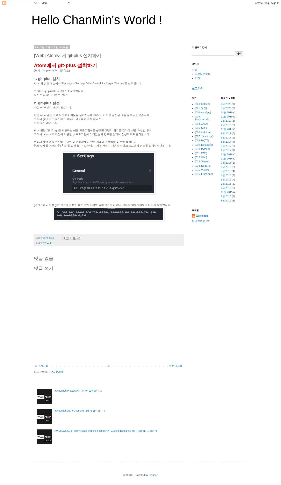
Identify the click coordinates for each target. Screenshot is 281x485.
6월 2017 (226, 137)
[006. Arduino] (202, 132)
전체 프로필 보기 (201, 221)
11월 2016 (227, 158)
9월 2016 (226, 162)
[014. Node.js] (202, 165)
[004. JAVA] (201, 123)
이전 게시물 (175, 365)
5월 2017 (226, 141)
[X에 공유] (71, 238)
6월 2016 (226, 167)
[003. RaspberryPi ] (202, 118)
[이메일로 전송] (63, 238)
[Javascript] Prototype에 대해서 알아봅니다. (78, 390)
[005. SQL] (201, 128)
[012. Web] (46, 243)
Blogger (153, 475)
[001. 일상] (201, 108)
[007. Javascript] (204, 136)
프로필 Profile (202, 73)
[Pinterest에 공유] (79, 238)
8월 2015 (226, 200)
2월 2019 (226, 120)
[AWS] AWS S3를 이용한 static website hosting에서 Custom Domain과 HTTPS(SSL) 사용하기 (105, 430)
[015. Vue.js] (202, 170)
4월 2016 (226, 175)
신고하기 (197, 88)
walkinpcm (202, 215)
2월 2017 (226, 150)
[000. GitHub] (202, 104)
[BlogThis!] (67, 238)
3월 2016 (226, 179)
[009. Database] (204, 144)
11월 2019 (227, 116)
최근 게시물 (41, 365)
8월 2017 (226, 133)
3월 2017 (226, 146)
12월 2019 (227, 112)
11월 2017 (227, 129)
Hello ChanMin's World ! (97, 20)
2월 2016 (226, 183)
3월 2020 (226, 108)
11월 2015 (227, 192)
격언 (197, 78)
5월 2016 (226, 171)
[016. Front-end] (204, 174)
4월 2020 (226, 104)
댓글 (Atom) (57, 371)
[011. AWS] (201, 153)
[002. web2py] (203, 112)
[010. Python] (202, 149)
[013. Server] (202, 161)
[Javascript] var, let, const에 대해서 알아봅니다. (80, 410)
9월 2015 (226, 196)
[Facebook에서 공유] (75, 238)
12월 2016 (227, 154)
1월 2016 (226, 188)
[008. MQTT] (202, 140)
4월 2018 (226, 125)
